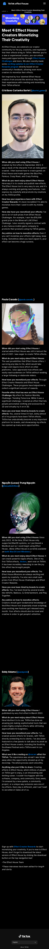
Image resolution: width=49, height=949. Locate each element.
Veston (23, 561)
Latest (4, 11)
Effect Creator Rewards (25, 847)
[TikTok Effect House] (15, 3)
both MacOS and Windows (17, 552)
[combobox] (24, 942)
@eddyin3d (22, 672)
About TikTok (24, 947)
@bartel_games (39, 90)
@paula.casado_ (26, 299)
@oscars (32, 754)
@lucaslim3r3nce (11, 486)
